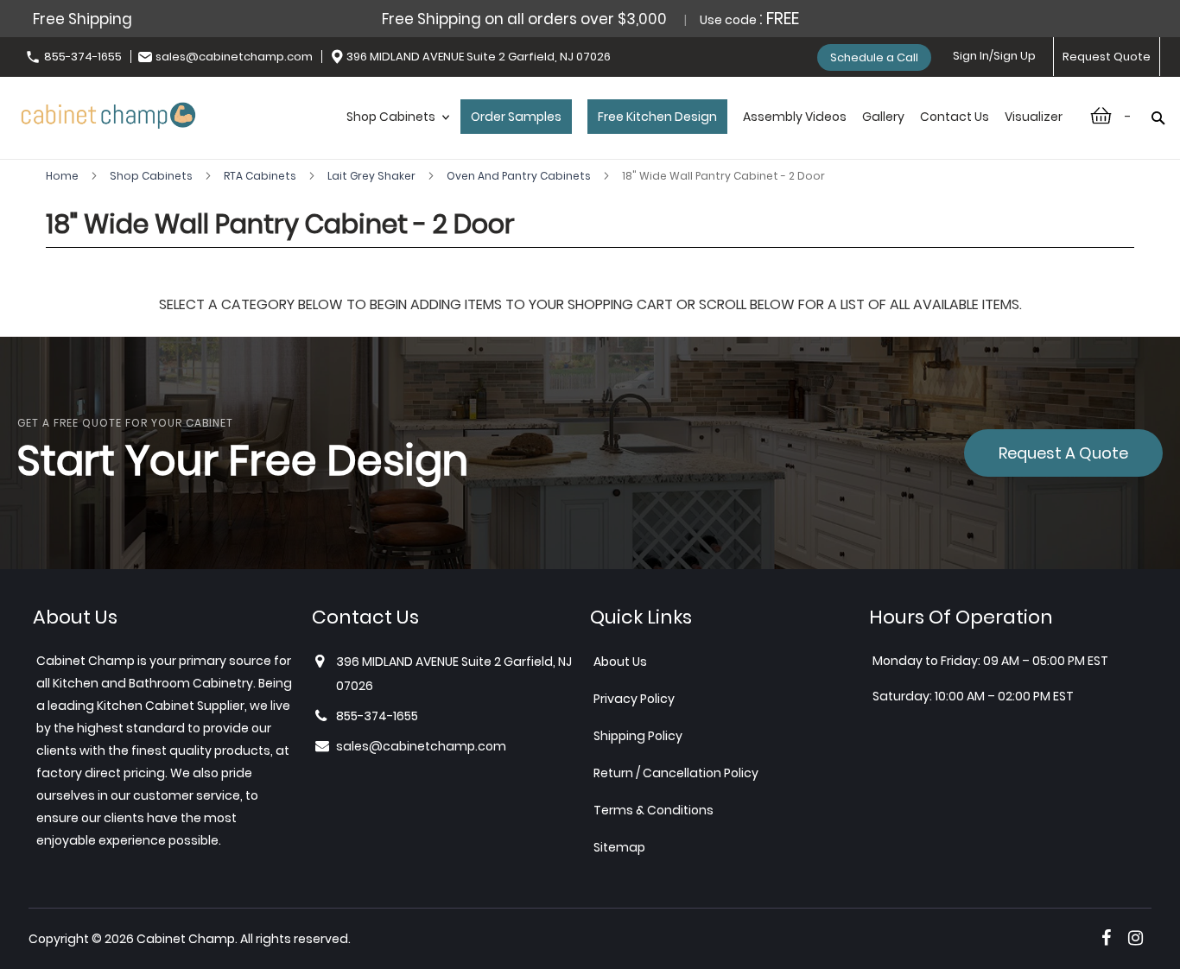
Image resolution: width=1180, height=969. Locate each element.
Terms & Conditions (653, 810)
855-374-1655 (83, 56)
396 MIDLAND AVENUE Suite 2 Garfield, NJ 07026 (478, 56)
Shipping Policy (637, 735)
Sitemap (619, 847)
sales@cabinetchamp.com (234, 56)
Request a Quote (1063, 453)
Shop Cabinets (152, 175)
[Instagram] (1135, 938)
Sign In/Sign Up (994, 56)
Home (63, 175)
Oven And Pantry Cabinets (520, 175)
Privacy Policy (634, 698)
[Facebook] (1106, 938)
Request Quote (1107, 56)
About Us (620, 661)
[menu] (704, 135)
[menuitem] (396, 135)
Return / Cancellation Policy (675, 773)
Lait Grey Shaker (372, 175)
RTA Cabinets (261, 175)
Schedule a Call (874, 57)
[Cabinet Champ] (108, 112)
